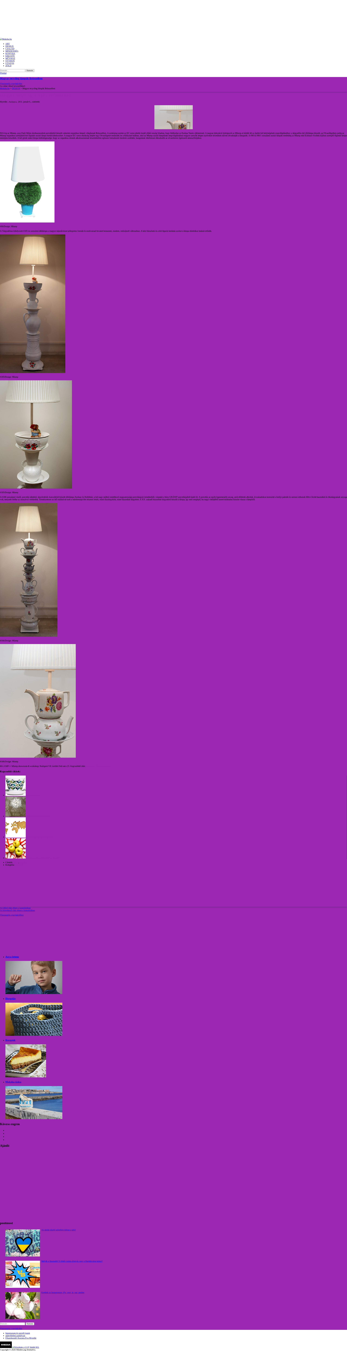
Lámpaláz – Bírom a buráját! (98, 766)
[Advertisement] (81, 19)
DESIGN (19, 865)
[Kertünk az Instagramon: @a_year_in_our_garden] (22, 1305)
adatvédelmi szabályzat (15, 1335)
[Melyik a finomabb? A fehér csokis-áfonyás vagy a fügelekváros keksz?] (22, 1274)
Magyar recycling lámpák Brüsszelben (21, 78)
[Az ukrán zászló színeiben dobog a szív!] (22, 1242)
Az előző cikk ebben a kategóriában (15, 908)
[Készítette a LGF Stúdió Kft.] (25, 1347)
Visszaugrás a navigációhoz (12, 915)
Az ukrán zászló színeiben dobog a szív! (58, 1230)
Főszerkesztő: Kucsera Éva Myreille (20, 1338)
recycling (23, 862)
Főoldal (3, 73)
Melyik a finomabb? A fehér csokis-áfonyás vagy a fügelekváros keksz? (72, 1261)
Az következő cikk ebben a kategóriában (17, 910)
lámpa (15, 862)
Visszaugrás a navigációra (11, 83)
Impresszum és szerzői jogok (17, 1333)
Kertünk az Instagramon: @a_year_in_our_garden (62, 1292)
